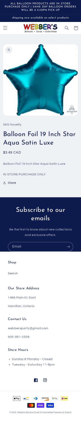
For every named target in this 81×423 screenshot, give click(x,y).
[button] (5, 28)
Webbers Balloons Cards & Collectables (35, 412)
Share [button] (12, 182)
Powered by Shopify (62, 412)
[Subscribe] (68, 247)
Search (13, 273)
